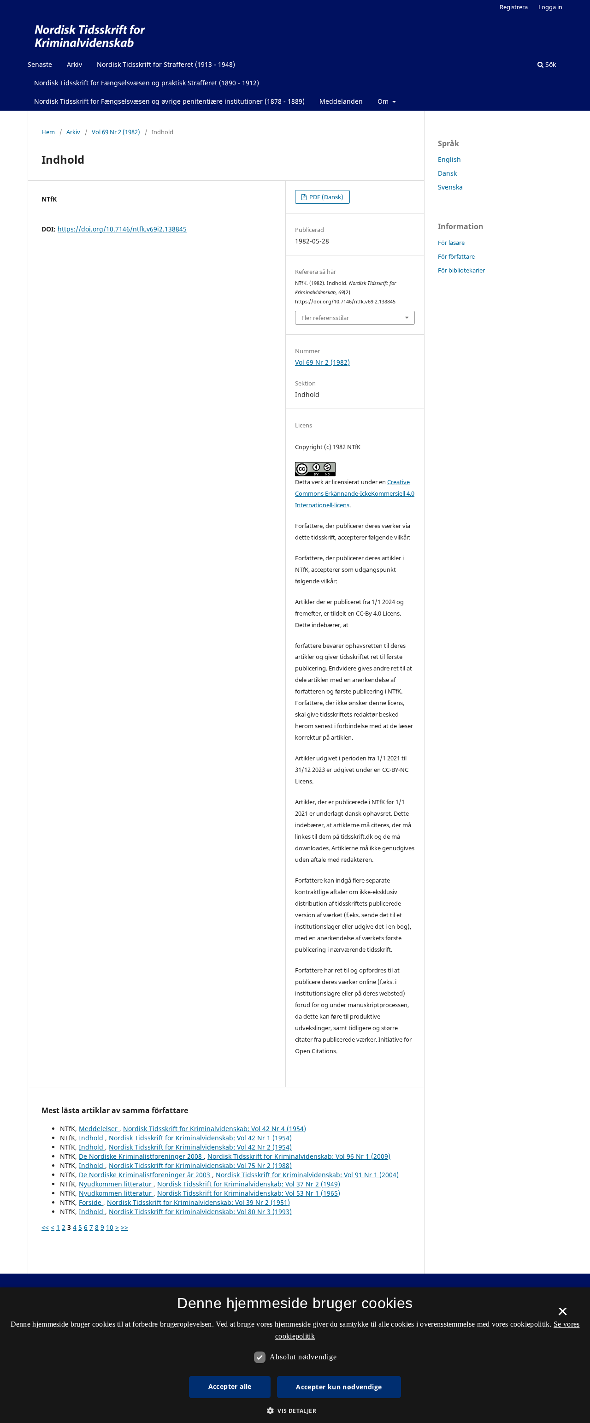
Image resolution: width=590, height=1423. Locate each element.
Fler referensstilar (325, 318)
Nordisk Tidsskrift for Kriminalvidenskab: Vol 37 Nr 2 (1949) (248, 1184)
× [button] (562, 1314)
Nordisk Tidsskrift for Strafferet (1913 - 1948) (166, 64)
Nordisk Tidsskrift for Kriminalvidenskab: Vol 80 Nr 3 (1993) (200, 1211)
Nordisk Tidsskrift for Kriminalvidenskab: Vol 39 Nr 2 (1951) (198, 1202)
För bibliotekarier (461, 270)
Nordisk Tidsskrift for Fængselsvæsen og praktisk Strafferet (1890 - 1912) (146, 82)
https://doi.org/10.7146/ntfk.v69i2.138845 (122, 229)
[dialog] (295, 1355)
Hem (48, 132)
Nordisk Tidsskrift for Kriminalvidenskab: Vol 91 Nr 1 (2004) (307, 1174)
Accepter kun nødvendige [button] (339, 1386)
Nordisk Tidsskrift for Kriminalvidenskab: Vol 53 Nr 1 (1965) (248, 1193)
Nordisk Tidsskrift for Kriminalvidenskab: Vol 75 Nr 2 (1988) (200, 1165)
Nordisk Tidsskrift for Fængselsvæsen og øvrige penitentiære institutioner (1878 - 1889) (169, 101)
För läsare (451, 242)
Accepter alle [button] (230, 1386)
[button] (295, 1411)
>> (124, 1227)
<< (45, 1227)
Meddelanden (341, 101)
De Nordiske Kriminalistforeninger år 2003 (145, 1174)
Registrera (514, 7)
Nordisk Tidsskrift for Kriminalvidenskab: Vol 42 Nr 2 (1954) (200, 1147)
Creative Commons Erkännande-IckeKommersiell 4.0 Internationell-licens (354, 493)
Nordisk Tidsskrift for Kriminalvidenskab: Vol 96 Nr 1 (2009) (298, 1156)
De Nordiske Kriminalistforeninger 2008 (141, 1156)
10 (109, 1227)
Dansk (447, 173)
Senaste (40, 64)
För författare (456, 256)
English (449, 159)
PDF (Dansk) (325, 197)
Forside (91, 1202)
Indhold (92, 1137)
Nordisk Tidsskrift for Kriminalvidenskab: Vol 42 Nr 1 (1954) (200, 1137)
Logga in (550, 7)
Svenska (450, 187)
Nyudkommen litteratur (116, 1184)
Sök (549, 64)
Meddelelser (99, 1128)
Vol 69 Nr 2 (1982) (116, 132)
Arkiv (74, 64)
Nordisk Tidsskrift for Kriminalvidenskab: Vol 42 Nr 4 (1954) (214, 1128)
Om (384, 101)
